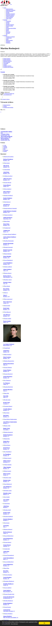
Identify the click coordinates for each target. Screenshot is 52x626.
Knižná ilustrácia (9, 11)
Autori (4, 7)
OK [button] (44, 623)
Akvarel (7, 23)
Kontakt (5, 151)
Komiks (7, 12)
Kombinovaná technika (11, 28)
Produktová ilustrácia (10, 13)
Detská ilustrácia (9, 9)
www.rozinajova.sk (7, 94)
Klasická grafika (9, 25)
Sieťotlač (8, 33)
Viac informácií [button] (14, 623)
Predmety (5, 35)
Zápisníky (8, 41)
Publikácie (8, 42)
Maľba (7, 30)
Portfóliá (5, 146)
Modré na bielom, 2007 (6, 137)
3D (6, 34)
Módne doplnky (9, 40)
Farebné (7, 22)
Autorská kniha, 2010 (5, 139)
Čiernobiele (8, 21)
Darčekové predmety (10, 36)
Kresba (7, 29)
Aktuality (5, 147)
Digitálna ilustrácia (10, 24)
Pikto (4, 149)
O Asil (4, 145)
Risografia (8, 31)
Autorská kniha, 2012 (5, 134)
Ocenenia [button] (3, 72)
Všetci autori (8, 18)
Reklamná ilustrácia (10, 15)
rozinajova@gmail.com (9, 93)
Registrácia (5, 150)
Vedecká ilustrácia (10, 16)
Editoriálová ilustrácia (10, 10)
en (11, 4)
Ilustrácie (5, 19)
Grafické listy (9, 38)
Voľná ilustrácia (9, 17)
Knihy (7, 39)
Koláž (7, 27)
